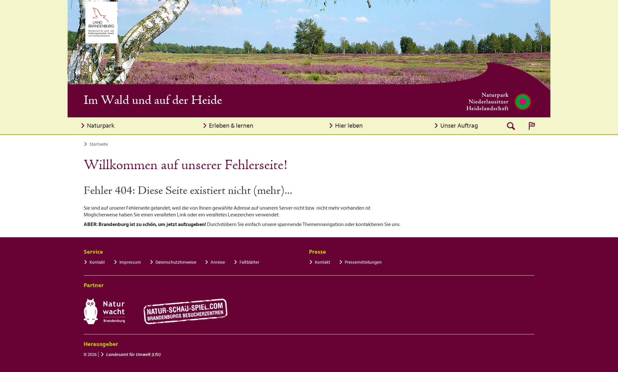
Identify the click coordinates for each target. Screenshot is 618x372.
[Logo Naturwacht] (104, 311)
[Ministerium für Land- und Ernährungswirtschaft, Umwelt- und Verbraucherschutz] (101, 22)
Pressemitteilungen (363, 262)
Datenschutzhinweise (175, 262)
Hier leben (349, 125)
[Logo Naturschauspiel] (186, 311)
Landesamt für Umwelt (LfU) (133, 354)
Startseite (98, 144)
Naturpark (100, 125)
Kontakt (97, 262)
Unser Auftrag (459, 125)
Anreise (218, 262)
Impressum (130, 262)
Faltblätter (249, 262)
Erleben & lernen (231, 125)
